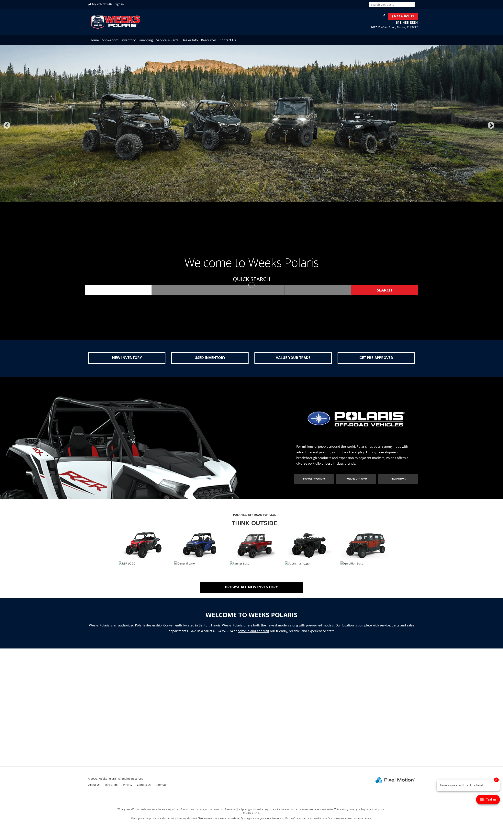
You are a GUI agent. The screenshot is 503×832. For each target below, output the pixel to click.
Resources (209, 40)
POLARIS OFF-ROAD (356, 479)
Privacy (127, 785)
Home (94, 40)
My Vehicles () (101, 4)
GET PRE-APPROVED (376, 358)
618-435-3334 (407, 22)
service (385, 626)
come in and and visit (253, 631)
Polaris (140, 626)
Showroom (110, 40)
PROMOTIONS (398, 479)
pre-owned (314, 626)
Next (497, 128)
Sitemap (161, 785)
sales (410, 626)
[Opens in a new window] (383, 16)
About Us (94, 785)
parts (395, 626)
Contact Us (228, 40)
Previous (15, 128)
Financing (146, 40)
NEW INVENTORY (127, 358)
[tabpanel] (251, 126)
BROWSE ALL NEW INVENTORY (251, 587)
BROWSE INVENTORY (314, 479)
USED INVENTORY (210, 358)
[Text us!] (488, 800)
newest (272, 626)
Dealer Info (190, 40)
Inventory (128, 40)
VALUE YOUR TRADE (293, 358)
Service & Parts (167, 40)
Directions (111, 785)
